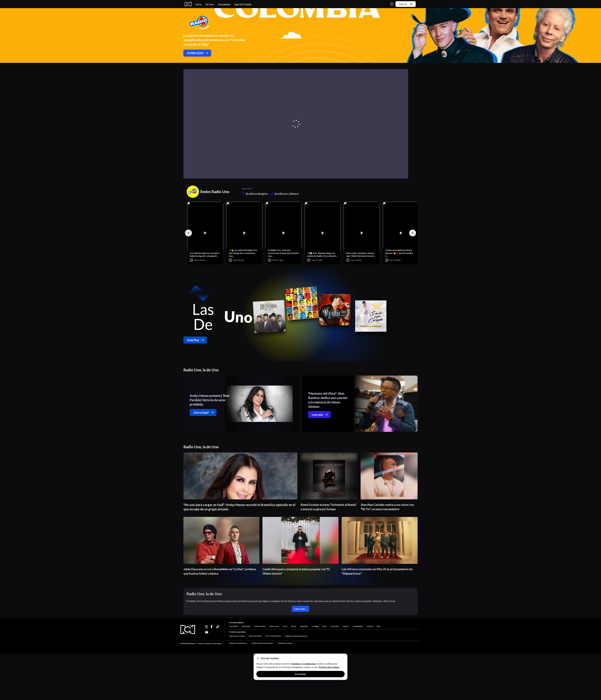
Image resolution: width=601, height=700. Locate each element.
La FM (284, 626)
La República (358, 626)
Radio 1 (346, 626)
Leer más (317, 414)
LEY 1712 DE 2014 (273, 636)
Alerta (293, 626)
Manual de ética (255, 636)
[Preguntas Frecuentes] (392, 4)
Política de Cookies (329, 667)
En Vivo (210, 4)
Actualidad (224, 4)
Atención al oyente (237, 636)
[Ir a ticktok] (206, 626)
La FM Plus (334, 626)
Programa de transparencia (296, 636)
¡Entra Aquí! (201, 412)
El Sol (324, 626)
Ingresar (403, 4)
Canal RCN (233, 626)
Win (378, 626)
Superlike (304, 626)
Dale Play (193, 340)
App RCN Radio (243, 4)
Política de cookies (285, 643)
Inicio (198, 4)
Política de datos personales (262, 643)
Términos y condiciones (238, 643)
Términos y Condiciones (303, 663)
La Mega (315, 626)
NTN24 (370, 626)
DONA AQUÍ (195, 53)
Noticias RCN (259, 626)
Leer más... (300, 608)
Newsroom (274, 626)
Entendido (300, 674)
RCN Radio (246, 626)
